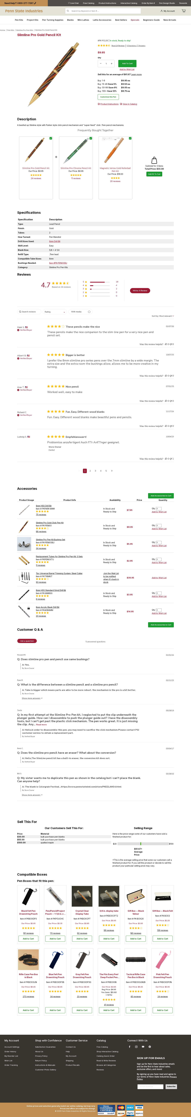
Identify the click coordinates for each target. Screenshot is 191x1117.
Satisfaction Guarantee (45, 1047)
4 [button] (101, 470)
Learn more (136, 74)
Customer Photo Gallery (45, 1070)
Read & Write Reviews (106, 1060)
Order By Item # (148, 3)
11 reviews (76, 178)
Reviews (100, 1070)
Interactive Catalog (129, 3)
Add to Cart (28, 938)
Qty (99, 57)
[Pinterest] (149, 1046)
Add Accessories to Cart (161, 496)
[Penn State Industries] (24, 10)
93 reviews (41, 582)
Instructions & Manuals (45, 1065)
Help (68, 1051)
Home (2, 30)
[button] (100, 282)
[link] (111, 45)
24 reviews (36, 178)
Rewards (183, 3)
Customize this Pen (108, 97)
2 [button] (90, 470)
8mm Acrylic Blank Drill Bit (47, 607)
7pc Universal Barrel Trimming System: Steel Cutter (59, 573)
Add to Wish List (159, 512)
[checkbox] (50, 138)
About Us (39, 1051)
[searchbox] (29, 311)
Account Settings (11, 1047)
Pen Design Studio (167, 3)
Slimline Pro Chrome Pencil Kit (76, 168)
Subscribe (171, 1087)
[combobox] (55, 311)
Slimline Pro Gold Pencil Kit (46, 30)
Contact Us (71, 1047)
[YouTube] (143, 1046)
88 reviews (41, 531)
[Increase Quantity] (111, 63)
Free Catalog (88, 3)
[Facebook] (129, 1046)
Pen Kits (10, 30)
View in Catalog (130, 104)
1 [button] (85, 470)
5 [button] (106, 470)
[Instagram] (136, 1046)
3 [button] (95, 470)
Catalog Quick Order (106, 1056)
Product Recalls (73, 1065)
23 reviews (41, 616)
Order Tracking (11, 1065)
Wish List (8, 1060)
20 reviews (115, 181)
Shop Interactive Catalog (107, 1051)
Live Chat (74, 3)
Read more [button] (41, 724)
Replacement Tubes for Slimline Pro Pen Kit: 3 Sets (59, 556)
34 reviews (41, 548)
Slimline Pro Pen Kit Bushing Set (50, 539)
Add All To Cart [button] (154, 174)
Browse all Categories (106, 1065)
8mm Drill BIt (54, 241)
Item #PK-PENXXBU (58, 263)
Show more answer (30, 698)
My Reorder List (11, 1056)
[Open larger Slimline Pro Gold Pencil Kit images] (56, 75)
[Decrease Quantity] (100, 63)
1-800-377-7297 (24, 3)
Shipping (69, 1060)
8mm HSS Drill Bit (43, 506)
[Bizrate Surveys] (111, 1113)
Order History (10, 1051)
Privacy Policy (41, 1056)
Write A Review (140, 290)
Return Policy (41, 1060)
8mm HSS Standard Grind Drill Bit (51, 590)
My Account (169, 11)
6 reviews (40, 599)
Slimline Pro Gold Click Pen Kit (49, 522)
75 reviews (41, 514)
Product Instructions (107, 3)
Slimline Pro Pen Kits (24, 30)
